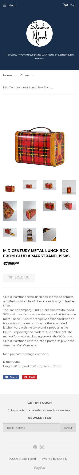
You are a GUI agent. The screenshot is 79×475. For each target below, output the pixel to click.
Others (24, 75)
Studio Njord (27, 458)
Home (7, 75)
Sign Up (68, 427)
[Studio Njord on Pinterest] (35, 447)
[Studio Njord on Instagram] (42, 447)
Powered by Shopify (53, 458)
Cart (72, 5)
